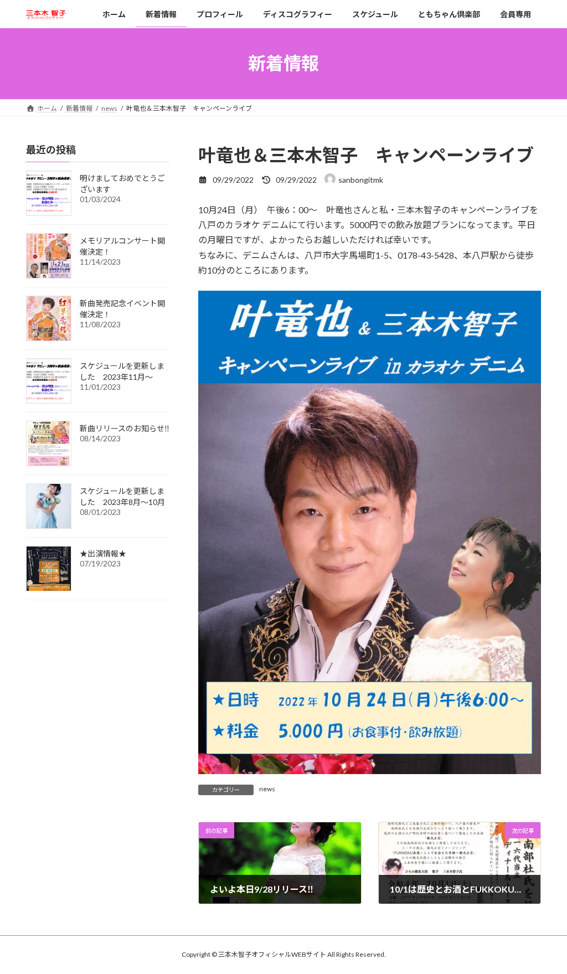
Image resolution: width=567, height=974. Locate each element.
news (267, 789)
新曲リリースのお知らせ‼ (124, 428)
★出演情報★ (103, 553)
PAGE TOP (543, 934)
